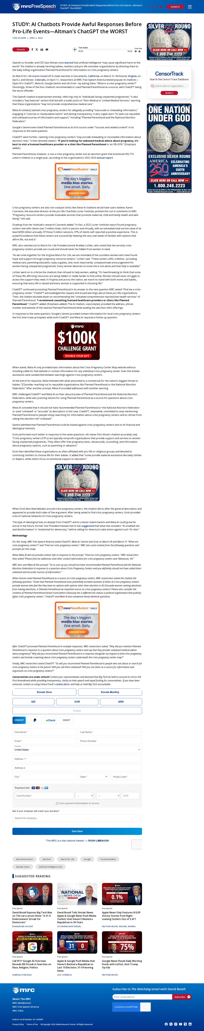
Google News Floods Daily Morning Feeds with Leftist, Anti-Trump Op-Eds (122, 964)
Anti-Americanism (24, 859)
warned (68, 62)
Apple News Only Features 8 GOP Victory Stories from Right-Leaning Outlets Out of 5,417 (121, 916)
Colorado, (40, 79)
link (27, 371)
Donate (21, 49)
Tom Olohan (19, 38)
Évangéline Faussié (22, 926)
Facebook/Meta (108, 859)
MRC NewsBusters (21, 1002)
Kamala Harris (23, 866)
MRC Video (17, 1010)
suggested (87, 526)
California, (94, 76)
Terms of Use (32, 1024)
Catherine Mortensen (69, 926)
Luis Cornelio (64, 975)
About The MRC (21, 999)
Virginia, (132, 76)
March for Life (67, 859)
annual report (105, 157)
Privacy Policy (18, 1024)
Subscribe (180, 996)
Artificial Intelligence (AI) (50, 866)
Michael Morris (127, 926)
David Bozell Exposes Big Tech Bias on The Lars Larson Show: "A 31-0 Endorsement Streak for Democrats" (32, 917)
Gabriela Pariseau (22, 975)
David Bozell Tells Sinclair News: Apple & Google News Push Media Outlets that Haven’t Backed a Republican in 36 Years (76, 917)
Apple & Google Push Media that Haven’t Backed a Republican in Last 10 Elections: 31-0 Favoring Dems (76, 965)
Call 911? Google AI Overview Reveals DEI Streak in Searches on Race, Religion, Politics (31, 964)
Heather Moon (110, 926)
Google (87, 859)
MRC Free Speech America (25, 1006)
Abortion (47, 859)
